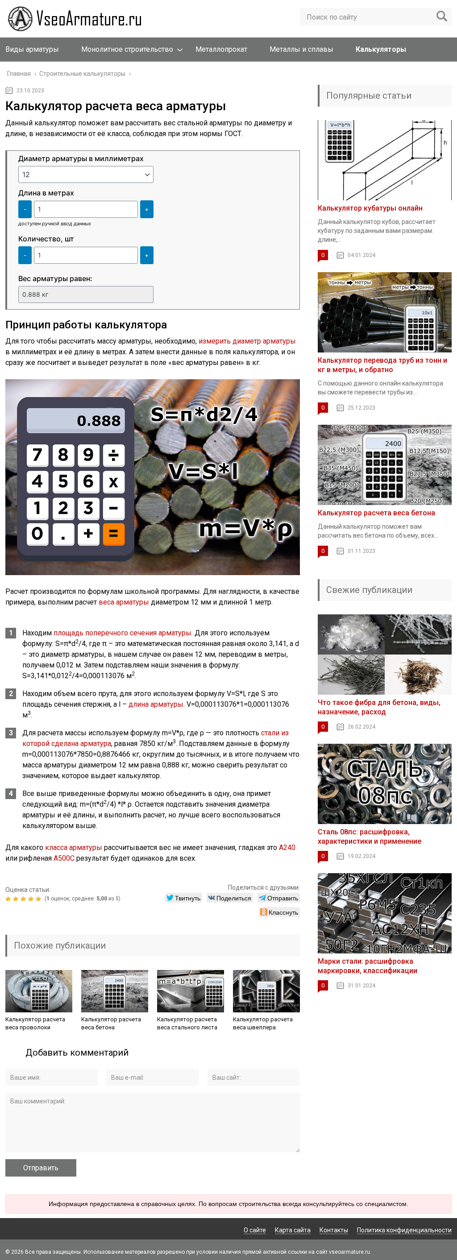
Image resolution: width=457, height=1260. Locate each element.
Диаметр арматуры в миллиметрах (81, 158)
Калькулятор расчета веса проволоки (35, 1023)
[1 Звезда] (9, 899)
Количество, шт (46, 238)
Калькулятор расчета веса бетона (111, 1023)
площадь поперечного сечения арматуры (122, 633)
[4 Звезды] (32, 899)
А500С (64, 858)
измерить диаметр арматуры (247, 341)
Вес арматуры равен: (55, 278)
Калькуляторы (381, 49)
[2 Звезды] (17, 899)
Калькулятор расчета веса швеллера (263, 1023)
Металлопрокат (221, 49)
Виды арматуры (32, 49)
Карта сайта (293, 1230)
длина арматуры (156, 704)
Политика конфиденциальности (404, 1230)
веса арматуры (124, 602)
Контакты (334, 1230)
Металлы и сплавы (301, 49)
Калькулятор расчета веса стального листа (187, 1023)
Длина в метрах (46, 192)
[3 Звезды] (24, 899)
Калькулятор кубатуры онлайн (370, 208)
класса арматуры (73, 847)
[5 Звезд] (39, 899)
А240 (287, 847)
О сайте (255, 1230)
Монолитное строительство (127, 49)
